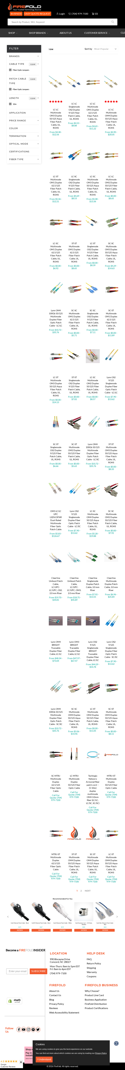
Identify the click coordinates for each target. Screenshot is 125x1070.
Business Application (96, 999)
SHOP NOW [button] (20, 930)
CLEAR (32, 64)
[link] (19, 917)
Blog (51, 999)
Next (88, 890)
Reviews (53, 1008)
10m (14, 104)
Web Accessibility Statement (64, 1012)
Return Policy (94, 963)
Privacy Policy (56, 1003)
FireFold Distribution (96, 1003)
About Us (65, 32)
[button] (55, 101)
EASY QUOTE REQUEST (37, 13)
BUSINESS (16, 13)
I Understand (44, 1059)
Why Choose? (92, 991)
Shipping (91, 967)
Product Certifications (96, 1008)
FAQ (89, 959)
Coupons (91, 976)
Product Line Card (94, 995)
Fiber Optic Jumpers (20, 70)
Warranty (92, 972)
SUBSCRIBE (38, 971)
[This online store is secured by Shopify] (14, 1001)
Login (62, 13)
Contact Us (55, 995)
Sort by (88, 48)
